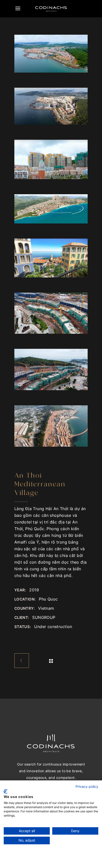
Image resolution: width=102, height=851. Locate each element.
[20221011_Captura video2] (51, 159)
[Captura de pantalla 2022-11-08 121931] (51, 106)
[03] (51, 209)
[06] (51, 313)
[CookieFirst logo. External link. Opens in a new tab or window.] (5, 791)
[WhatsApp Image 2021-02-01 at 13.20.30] (51, 426)
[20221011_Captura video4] (51, 54)
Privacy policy (87, 787)
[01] (51, 258)
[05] (51, 369)
